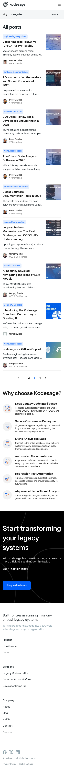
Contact (7, 726)
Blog (5, 14)
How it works (10, 646)
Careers (7, 732)
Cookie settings (26, 764)
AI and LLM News (12, 265)
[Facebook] (5, 752)
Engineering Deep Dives (15, 36)
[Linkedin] (18, 752)
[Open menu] (59, 5)
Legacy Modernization (14, 222)
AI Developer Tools (13, 111)
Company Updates (13, 305)
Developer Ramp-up (14, 686)
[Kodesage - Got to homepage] (14, 5)
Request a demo (17, 585)
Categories (16, 14)
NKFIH (6, 719)
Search (54, 14)
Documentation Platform (17, 680)
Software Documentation (16, 72)
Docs (6, 653)
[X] (11, 752)
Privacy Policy (9, 764)
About (6, 707)
